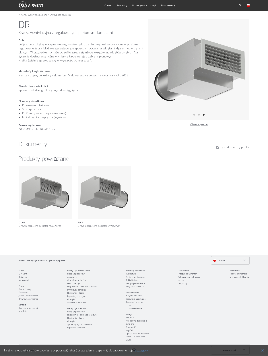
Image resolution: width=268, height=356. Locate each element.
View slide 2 (199, 115)
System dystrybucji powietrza (79, 324)
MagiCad (129, 330)
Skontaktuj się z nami (28, 308)
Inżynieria (130, 324)
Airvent (22, 15)
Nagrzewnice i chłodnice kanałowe (81, 286)
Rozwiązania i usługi (144, 5)
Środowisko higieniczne (135, 299)
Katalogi (181, 280)
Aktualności (24, 280)
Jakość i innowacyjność (28, 295)
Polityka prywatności (238, 273)
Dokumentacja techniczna (189, 277)
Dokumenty (168, 5)
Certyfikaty (182, 283)
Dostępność (131, 327)
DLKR (22, 222)
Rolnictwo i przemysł (134, 302)
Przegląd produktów (76, 273)
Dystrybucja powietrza (60, 15)
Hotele (128, 305)
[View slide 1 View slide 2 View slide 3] (198, 69)
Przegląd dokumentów (187, 273)
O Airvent (23, 273)
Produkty (121, 5)
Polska (221, 260)
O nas (107, 5)
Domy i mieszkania (134, 308)
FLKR (80, 222)
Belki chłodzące (73, 283)
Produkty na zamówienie (136, 321)
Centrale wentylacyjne (76, 280)
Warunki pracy (25, 289)
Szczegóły (141, 350)
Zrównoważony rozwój (28, 299)
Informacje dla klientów (240, 277)
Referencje (23, 277)
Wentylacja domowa (37, 15)
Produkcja (130, 317)
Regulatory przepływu (76, 296)
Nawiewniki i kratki (75, 293)
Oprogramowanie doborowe (137, 333)
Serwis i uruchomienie (135, 336)
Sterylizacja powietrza (76, 302)
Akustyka (71, 299)
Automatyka (72, 277)
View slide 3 (204, 115)
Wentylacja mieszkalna (135, 283)
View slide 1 (194, 115)
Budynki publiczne (134, 295)
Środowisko (23, 292)
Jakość (128, 340)
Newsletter (23, 311)
